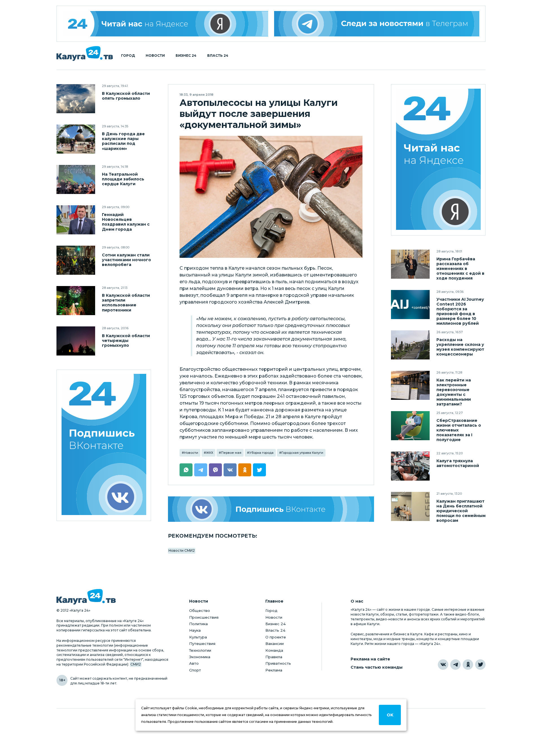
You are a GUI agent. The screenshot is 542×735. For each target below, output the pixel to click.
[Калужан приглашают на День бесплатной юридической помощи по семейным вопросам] (410, 506)
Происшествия (203, 617)
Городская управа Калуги (302, 453)
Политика (198, 623)
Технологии (200, 650)
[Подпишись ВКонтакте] (271, 509)
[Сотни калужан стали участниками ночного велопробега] (75, 260)
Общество (199, 610)
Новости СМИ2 (182, 550)
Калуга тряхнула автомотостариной (457, 463)
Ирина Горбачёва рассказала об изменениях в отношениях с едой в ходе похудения (460, 269)
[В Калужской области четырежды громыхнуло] (75, 340)
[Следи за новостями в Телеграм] (377, 23)
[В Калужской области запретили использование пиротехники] (75, 300)
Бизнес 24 (186, 56)
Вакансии (274, 643)
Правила (273, 657)
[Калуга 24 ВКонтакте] (104, 445)
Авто (194, 663)
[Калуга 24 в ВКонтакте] (443, 664)
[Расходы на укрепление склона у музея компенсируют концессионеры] (410, 344)
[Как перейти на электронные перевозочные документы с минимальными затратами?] (410, 385)
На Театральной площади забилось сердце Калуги (123, 179)
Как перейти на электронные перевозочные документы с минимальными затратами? (453, 392)
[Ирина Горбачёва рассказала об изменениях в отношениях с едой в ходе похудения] (410, 264)
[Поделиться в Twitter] (259, 470)
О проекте (275, 637)
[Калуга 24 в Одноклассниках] (468, 664)
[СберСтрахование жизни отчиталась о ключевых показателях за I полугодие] (410, 425)
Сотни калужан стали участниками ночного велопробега (126, 260)
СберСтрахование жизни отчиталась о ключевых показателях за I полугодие (458, 430)
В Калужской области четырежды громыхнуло (126, 340)
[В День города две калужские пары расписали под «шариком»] (75, 139)
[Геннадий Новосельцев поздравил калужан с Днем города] (75, 219)
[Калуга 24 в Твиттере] (480, 664)
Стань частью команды (377, 667)
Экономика (199, 657)
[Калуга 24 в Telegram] (455, 664)
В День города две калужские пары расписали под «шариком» (123, 141)
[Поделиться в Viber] (215, 470)
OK (390, 714)
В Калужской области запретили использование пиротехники (126, 302)
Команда (274, 650)
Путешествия (202, 643)
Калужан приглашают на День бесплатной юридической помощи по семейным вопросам (461, 511)
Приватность (278, 663)
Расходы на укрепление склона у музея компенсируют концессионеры (460, 347)
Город (128, 56)
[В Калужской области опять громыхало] (75, 98)
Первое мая (231, 453)
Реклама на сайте (370, 659)
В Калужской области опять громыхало (126, 96)
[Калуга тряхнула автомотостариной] (410, 466)
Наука (195, 630)
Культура (198, 637)
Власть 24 (217, 56)
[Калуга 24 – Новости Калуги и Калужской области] (84, 53)
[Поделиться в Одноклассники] (245, 470)
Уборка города (261, 453)
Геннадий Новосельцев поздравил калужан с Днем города (126, 222)
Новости (155, 56)
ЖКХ (209, 453)
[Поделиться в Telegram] (201, 470)
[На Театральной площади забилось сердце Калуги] (75, 179)
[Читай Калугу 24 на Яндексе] (165, 23)
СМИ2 (135, 664)
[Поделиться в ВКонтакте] (230, 470)
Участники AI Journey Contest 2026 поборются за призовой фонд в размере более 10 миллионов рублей (460, 311)
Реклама (273, 670)
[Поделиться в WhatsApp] (186, 470)
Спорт (195, 670)
